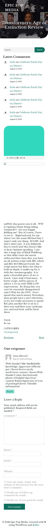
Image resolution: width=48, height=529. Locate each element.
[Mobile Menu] (42, 8)
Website (8, 471)
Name (8, 450)
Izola (12, 62)
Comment (10, 415)
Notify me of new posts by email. (25, 500)
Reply (10, 391)
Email (8, 460)
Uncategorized (11, 332)
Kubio (36, 525)
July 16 (22, 158)
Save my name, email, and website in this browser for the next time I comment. (23, 485)
